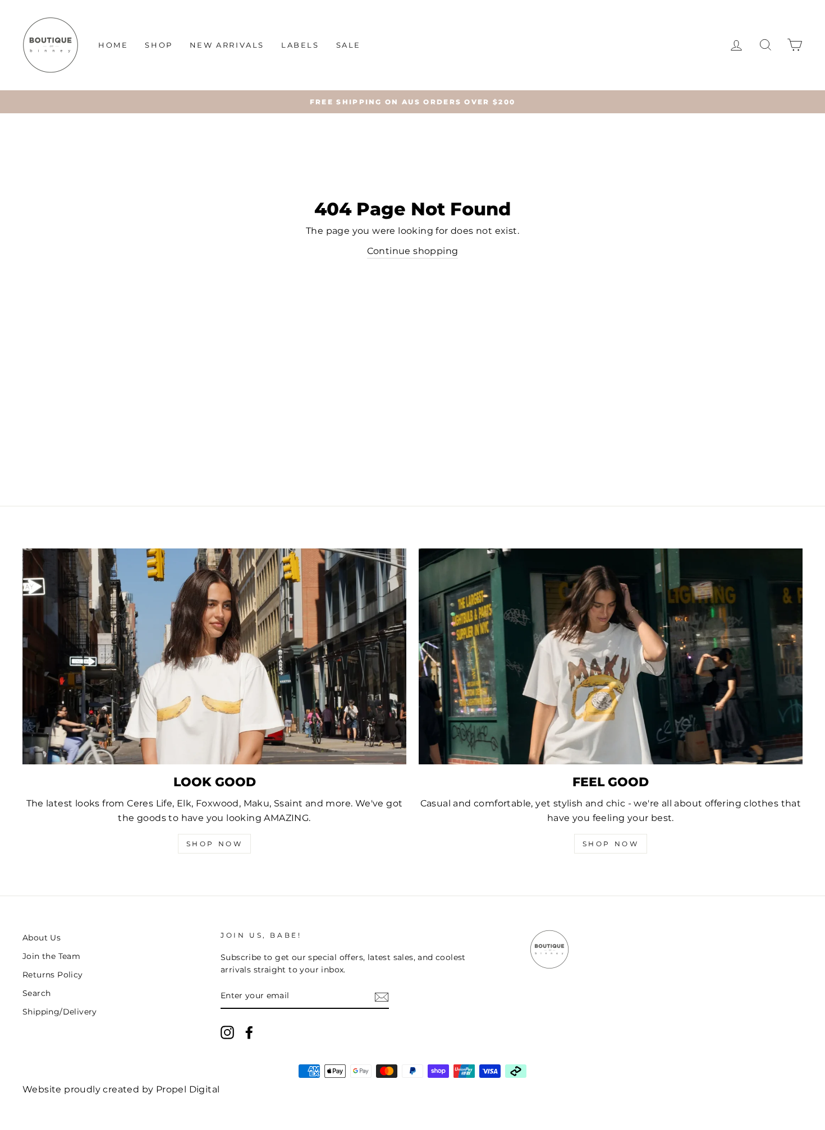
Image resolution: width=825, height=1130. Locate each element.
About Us (41, 937)
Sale (348, 44)
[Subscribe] (381, 996)
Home (113, 44)
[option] (412, 102)
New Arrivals (227, 44)
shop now (611, 844)
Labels (300, 44)
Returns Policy (52, 974)
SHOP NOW (214, 844)
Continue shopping (413, 251)
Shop (158, 44)
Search (36, 993)
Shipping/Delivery (59, 1011)
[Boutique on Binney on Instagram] (227, 1032)
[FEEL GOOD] (611, 656)
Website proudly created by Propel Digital (120, 1089)
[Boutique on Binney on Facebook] (249, 1032)
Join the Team (51, 956)
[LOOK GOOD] (214, 656)
